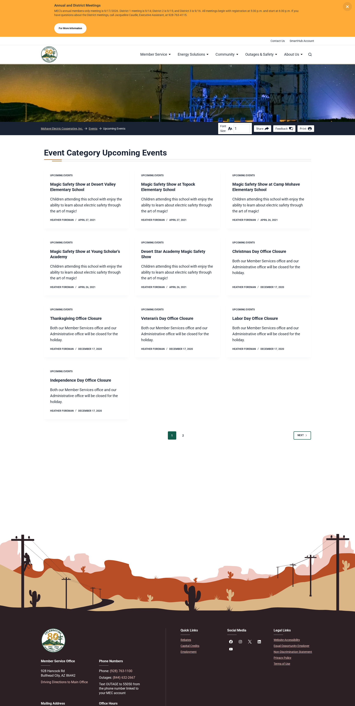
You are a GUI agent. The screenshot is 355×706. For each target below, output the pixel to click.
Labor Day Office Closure (255, 318)
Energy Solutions (191, 54)
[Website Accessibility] (294, 640)
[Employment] (201, 652)
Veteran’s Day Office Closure (167, 318)
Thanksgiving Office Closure (76, 318)
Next (300, 435)
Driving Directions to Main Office (64, 682)
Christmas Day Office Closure (259, 251)
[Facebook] (231, 641)
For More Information (70, 28)
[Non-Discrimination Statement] (294, 652)
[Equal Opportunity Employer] (294, 646)
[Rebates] (201, 640)
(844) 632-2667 (124, 678)
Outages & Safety (259, 54)
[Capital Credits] (201, 646)
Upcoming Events (61, 175)
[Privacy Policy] (294, 658)
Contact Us (278, 41)
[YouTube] (231, 649)
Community (225, 54)
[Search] (310, 54)
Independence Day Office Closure (80, 380)
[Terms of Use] (294, 664)
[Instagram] (240, 641)
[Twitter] (250, 641)
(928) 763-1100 (121, 671)
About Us (291, 54)
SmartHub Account (302, 41)
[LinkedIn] (259, 641)
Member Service (153, 54)
